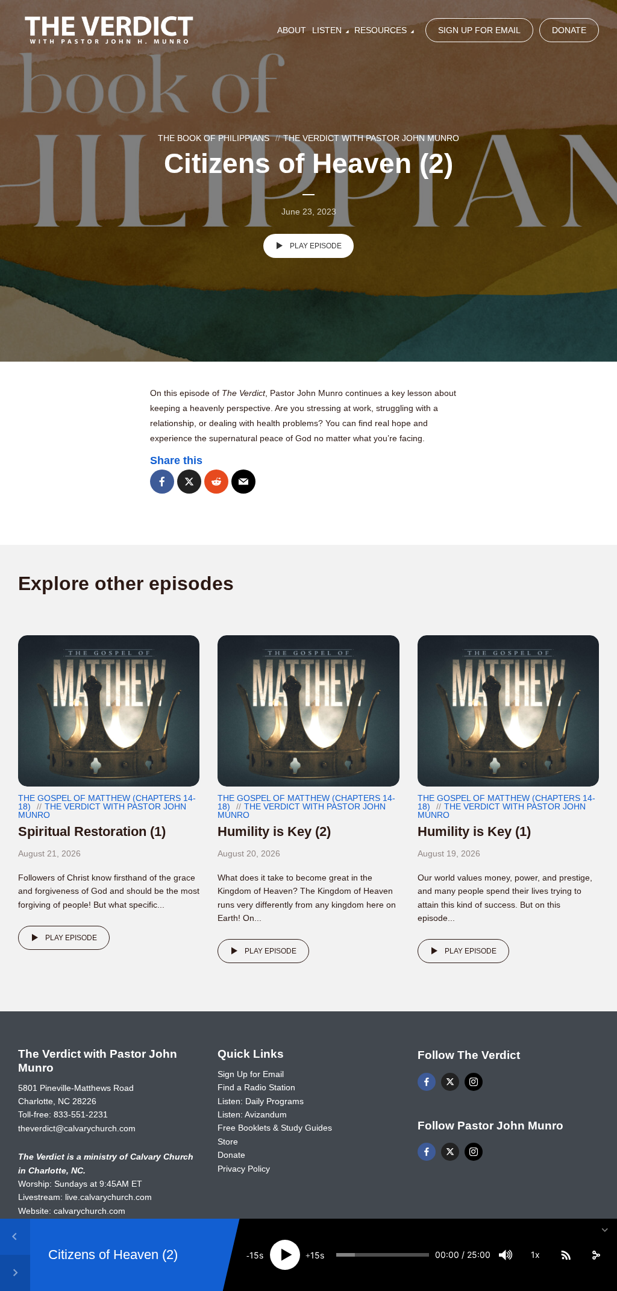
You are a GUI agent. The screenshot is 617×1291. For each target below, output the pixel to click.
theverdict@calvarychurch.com (77, 1128)
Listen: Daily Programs (261, 1101)
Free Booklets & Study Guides (275, 1127)
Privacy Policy (244, 1168)
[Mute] (505, 1255)
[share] (596, 1255)
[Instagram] (474, 1082)
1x (535, 1254)
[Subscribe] (566, 1255)
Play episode (316, 246)
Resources (380, 30)
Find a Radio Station (256, 1087)
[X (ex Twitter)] (450, 1082)
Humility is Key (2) (274, 831)
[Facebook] (427, 1082)
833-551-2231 (81, 1114)
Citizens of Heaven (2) (113, 1254)
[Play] (285, 1255)
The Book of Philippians (213, 138)
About (291, 30)
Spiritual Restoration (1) (92, 831)
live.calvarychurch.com (108, 1197)
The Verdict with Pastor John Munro (371, 138)
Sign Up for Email (479, 30)
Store (228, 1141)
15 (254, 1255)
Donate (569, 30)
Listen (327, 30)
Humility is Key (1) (474, 831)
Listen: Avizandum (252, 1114)
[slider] (382, 1255)
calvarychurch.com (89, 1211)
